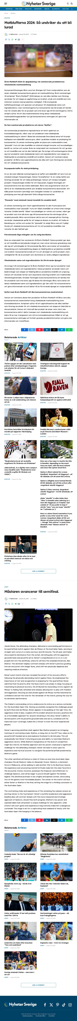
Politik (28, 9)
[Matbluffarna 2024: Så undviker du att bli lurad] (38, 60)
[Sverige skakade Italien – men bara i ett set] (20, 960)
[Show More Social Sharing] (22, 39)
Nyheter (7, 18)
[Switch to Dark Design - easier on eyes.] (68, 4)
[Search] (71, 3)
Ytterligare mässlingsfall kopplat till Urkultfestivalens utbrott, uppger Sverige (54, 366)
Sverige (9, 9)
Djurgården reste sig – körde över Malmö (18, 885)
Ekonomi (38, 9)
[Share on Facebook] (5, 39)
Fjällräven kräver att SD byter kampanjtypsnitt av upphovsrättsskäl (55, 399)
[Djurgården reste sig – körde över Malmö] (20, 872)
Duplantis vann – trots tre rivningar (54, 943)
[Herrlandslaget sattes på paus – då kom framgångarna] (56, 901)
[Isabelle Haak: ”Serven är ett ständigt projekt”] (20, 842)
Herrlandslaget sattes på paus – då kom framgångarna (54, 914)
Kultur (66, 9)
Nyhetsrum (13, 34)
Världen (18, 9)
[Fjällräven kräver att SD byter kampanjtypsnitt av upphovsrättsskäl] (56, 386)
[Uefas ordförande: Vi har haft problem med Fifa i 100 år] (20, 901)
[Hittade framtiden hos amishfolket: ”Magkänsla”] (56, 842)
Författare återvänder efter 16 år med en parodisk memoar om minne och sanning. (19, 558)
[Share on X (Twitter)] (9, 39)
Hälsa (47, 9)
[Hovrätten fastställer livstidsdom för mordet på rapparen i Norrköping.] (20, 417)
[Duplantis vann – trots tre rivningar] (56, 931)
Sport (6, 587)
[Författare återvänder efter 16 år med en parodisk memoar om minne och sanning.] (20, 544)
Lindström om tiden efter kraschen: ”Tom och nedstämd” (18, 944)
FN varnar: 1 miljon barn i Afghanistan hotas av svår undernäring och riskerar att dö (20, 400)
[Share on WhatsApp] (12, 39)
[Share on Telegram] (15, 39)
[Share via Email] (18, 39)
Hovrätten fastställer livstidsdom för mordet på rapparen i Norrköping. (19, 430)
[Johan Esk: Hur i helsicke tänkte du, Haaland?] (56, 872)
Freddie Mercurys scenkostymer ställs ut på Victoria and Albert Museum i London (55, 431)
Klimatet (56, 9)
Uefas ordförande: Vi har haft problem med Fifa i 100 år (19, 914)
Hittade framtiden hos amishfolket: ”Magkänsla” (54, 855)
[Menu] (5, 3)
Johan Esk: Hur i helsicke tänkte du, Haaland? (54, 885)
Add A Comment (38, 571)
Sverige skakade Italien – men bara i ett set (19, 973)
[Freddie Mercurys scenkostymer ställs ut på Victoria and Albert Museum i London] (56, 417)
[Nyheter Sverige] (38, 3)
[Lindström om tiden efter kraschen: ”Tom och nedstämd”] (20, 931)
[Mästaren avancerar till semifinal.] (38, 625)
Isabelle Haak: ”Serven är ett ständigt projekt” (19, 855)
